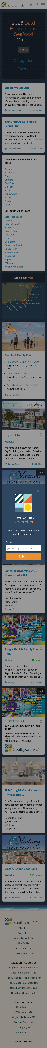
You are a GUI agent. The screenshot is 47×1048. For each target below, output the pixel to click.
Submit (23, 556)
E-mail (9, 542)
